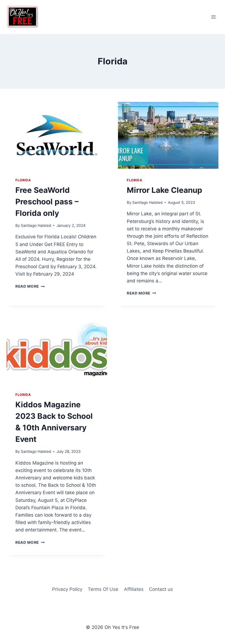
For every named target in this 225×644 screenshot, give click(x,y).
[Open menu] (213, 17)
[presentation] (57, 135)
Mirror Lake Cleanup (164, 190)
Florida (23, 180)
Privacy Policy (67, 589)
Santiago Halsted (36, 225)
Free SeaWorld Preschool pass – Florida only (46, 201)
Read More (30, 286)
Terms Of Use (103, 589)
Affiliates (134, 589)
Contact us (161, 589)
